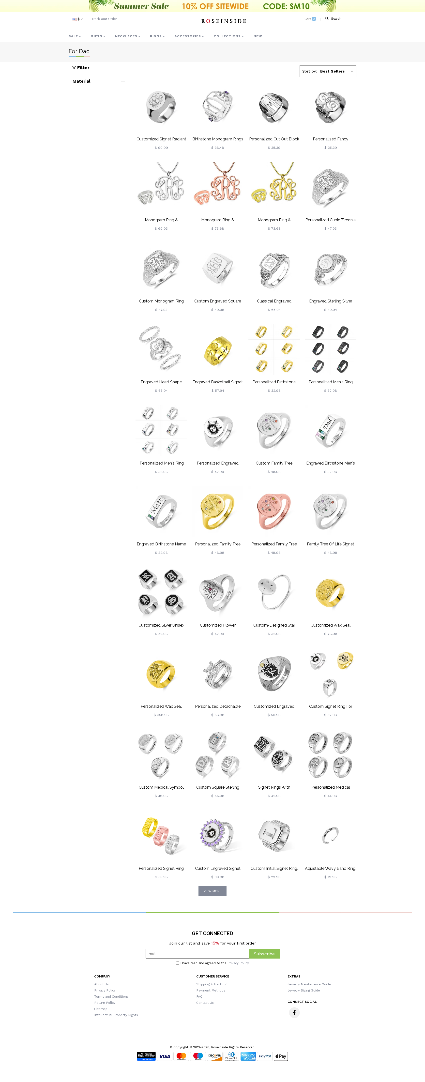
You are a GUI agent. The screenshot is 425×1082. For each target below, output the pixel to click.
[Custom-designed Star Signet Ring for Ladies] (274, 592)
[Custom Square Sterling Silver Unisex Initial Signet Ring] (217, 755)
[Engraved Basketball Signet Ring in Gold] (217, 350)
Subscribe (264, 953)
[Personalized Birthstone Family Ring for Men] (274, 350)
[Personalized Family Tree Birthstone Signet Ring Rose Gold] (274, 512)
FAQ (199, 996)
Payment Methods (210, 990)
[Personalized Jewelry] (223, 21)
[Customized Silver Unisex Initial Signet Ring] (161, 592)
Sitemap (100, 1009)
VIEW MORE (213, 891)
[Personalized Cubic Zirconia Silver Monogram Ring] (330, 187)
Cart (309, 19)
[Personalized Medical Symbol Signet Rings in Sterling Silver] (330, 755)
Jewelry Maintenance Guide (309, 984)
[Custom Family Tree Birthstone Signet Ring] (274, 430)
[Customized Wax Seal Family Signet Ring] (330, 592)
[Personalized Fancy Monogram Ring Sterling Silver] (330, 106)
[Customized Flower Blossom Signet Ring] (217, 592)
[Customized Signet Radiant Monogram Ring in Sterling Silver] (161, 106)
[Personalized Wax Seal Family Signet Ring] (161, 674)
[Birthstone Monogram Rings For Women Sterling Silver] (217, 106)
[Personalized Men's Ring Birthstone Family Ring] (330, 350)
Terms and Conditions (111, 996)
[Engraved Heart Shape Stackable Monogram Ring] (161, 350)
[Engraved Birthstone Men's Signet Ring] (330, 430)
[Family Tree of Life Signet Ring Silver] (330, 512)
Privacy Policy (238, 963)
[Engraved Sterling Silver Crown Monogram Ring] (330, 268)
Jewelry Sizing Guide (304, 990)
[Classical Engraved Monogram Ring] (274, 268)
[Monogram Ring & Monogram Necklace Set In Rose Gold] (217, 187)
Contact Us (205, 1003)
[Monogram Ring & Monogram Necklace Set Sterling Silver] (161, 187)
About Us (101, 984)
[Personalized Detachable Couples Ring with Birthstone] (217, 674)
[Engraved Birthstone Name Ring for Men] (161, 512)
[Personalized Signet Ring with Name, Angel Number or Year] (161, 836)
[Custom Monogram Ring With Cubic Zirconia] (161, 268)
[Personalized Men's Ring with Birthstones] (161, 430)
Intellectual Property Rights (116, 1015)
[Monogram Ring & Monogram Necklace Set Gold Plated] (274, 187)
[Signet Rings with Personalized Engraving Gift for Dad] (274, 755)
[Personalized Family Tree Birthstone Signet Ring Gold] (217, 512)
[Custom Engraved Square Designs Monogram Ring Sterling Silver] (217, 268)
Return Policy (104, 1003)
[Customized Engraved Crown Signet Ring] (274, 674)
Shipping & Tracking (211, 984)
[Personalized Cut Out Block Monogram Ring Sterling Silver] (274, 106)
